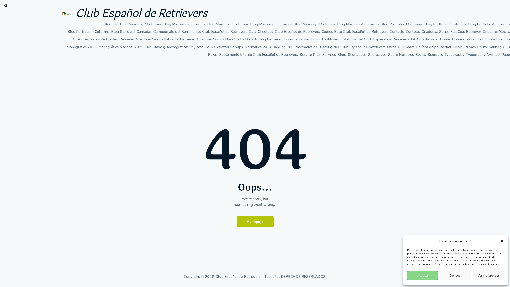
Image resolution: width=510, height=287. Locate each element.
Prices (458, 47)
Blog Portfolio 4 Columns (489, 24)
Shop (342, 54)
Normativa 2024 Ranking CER (269, 47)
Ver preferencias (489, 276)
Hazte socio (429, 39)
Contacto (397, 31)
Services (329, 54)
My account (199, 47)
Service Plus (310, 54)
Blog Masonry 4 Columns (314, 24)
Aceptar (422, 276)
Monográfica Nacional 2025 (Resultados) (131, 47)
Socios (421, 54)
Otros (391, 47)
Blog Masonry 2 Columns (141, 24)
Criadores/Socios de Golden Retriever (103, 39)
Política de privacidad (433, 47)
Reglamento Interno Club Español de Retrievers (258, 54)
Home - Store (463, 39)
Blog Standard (123, 31)
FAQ (414, 39)
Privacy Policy (475, 47)
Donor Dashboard (325, 39)
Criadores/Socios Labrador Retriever (165, 39)
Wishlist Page (498, 54)
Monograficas (178, 47)
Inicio (480, 39)
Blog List (111, 24)
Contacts (413, 31)
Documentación (296, 39)
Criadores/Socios (496, 31)
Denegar (456, 276)
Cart (252, 31)
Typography (454, 54)
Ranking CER (499, 47)
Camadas (144, 31)
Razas (212, 54)
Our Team (406, 47)
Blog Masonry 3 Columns (227, 24)
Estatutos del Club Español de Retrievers (375, 39)
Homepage (255, 221)
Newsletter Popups (227, 47)
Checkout (265, 31)
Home (445, 39)
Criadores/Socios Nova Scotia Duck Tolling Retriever (239, 39)
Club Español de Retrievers (141, 13)
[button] (502, 241)
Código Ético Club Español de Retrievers (355, 31)
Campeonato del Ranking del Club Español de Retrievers (200, 31)
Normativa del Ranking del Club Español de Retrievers (340, 47)
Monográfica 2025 (82, 47)
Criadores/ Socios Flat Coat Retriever (451, 31)
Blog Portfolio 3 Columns (402, 24)
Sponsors (435, 54)
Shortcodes (357, 54)
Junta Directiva (498, 39)
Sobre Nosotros (401, 54)
